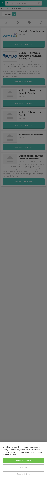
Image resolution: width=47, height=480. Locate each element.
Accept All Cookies (23, 460)
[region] (23, 461)
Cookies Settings (23, 474)
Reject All (23, 467)
